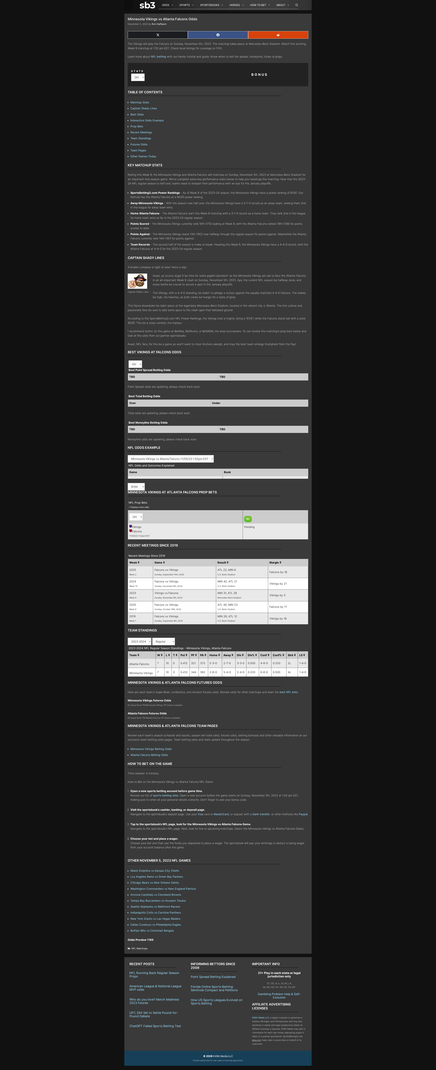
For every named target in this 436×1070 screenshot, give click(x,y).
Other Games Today (143, 156)
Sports (185, 5)
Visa (200, 814)
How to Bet (258, 5)
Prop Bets (136, 126)
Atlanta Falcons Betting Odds (149, 755)
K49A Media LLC (260, 1017)
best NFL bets (289, 692)
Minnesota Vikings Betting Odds (151, 749)
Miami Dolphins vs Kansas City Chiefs (154, 870)
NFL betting (158, 56)
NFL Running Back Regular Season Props (154, 974)
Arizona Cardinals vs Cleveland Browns (155, 894)
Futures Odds (138, 144)
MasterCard (221, 814)
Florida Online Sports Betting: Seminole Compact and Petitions (214, 988)
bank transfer (261, 814)
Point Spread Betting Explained (213, 977)
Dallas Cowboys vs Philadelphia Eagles (155, 924)
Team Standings (140, 138)
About (280, 5)
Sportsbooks (209, 5)
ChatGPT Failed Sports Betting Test (155, 1026)
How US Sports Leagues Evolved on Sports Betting (217, 1001)
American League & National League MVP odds (155, 987)
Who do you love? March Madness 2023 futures (154, 1001)
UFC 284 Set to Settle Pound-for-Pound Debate (153, 1014)
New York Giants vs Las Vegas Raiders (155, 918)
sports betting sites (165, 795)
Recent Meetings (141, 132)
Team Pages (138, 150)
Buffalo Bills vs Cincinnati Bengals (152, 930)
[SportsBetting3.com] (148, 5)
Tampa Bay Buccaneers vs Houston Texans (158, 900)
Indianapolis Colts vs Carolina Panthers (155, 912)
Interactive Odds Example (147, 120)
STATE (137, 71)
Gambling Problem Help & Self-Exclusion (279, 995)
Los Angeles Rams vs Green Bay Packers (156, 876)
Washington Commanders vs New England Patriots (163, 888)
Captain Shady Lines (143, 108)
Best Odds (137, 114)
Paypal (303, 814)
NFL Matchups (139, 948)
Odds (165, 5)
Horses (235, 5)
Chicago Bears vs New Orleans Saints (154, 882)
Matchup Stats (139, 102)
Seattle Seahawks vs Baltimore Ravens (155, 906)
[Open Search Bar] (295, 5)
